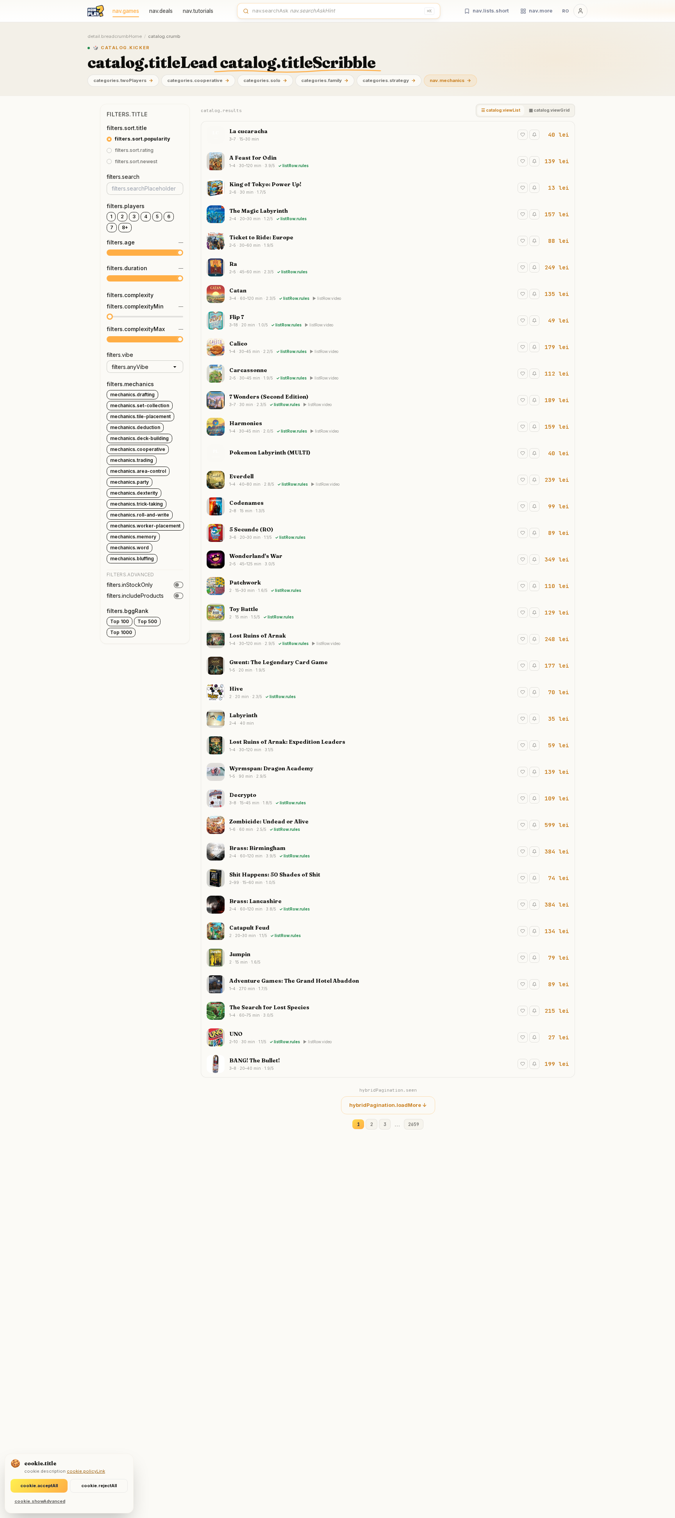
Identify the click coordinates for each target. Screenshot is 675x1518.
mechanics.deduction (135, 427)
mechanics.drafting (132, 394)
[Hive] (388, 692)
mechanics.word (129, 548)
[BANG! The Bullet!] (388, 1064)
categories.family (324, 80)
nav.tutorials (198, 11)
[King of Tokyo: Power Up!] (388, 188)
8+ (125, 227)
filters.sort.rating (134, 150)
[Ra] (388, 267)
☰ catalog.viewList (500, 110)
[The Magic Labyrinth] (388, 214)
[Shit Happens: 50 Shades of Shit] (388, 878)
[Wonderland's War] (388, 559)
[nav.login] (580, 11)
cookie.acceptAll (39, 1485)
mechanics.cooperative (137, 449)
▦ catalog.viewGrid (549, 110)
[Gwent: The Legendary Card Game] (388, 665)
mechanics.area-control (138, 471)
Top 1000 (121, 632)
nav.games (125, 11)
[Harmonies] (388, 426)
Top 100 (119, 621)
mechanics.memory (133, 537)
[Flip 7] (388, 320)
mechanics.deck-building (139, 438)
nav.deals (161, 11)
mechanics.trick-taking (136, 504)
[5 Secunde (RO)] (388, 533)
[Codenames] (388, 506)
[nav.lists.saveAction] (523, 135)
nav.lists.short (491, 10)
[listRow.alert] (534, 135)
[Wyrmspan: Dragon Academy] (388, 772)
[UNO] (388, 1037)
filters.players (126, 206)
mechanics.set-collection (139, 405)
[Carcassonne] (388, 373)
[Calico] (388, 347)
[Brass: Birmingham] (388, 851)
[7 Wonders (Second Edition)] (388, 400)
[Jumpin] (388, 957)
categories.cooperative (198, 80)
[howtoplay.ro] (96, 11)
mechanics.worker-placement (145, 526)
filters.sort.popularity (142, 139)
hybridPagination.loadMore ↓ (388, 1105)
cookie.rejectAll (99, 1485)
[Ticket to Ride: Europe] (388, 241)
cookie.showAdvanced (39, 1501)
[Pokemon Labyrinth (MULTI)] (388, 453)
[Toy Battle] (388, 612)
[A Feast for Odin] (388, 161)
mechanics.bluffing (132, 558)
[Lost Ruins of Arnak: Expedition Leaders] (388, 745)
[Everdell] (388, 480)
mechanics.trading (131, 460)
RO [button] (565, 11)
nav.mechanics (450, 80)
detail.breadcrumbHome (115, 36)
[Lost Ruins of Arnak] (388, 639)
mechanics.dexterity (134, 493)
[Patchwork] (388, 586)
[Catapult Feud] (388, 931)
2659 (413, 1124)
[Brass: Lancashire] (388, 904)
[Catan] (388, 294)
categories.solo (265, 80)
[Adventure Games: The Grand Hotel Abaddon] (388, 984)
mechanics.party (129, 482)
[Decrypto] (388, 798)
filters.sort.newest (136, 161)
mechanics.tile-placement (140, 416)
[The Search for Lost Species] (388, 1011)
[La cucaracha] (388, 134)
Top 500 (147, 621)
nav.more (540, 10)
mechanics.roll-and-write (139, 515)
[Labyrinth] (388, 719)
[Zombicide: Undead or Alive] (388, 825)
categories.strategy (389, 80)
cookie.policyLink (86, 1471)
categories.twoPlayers (123, 80)
